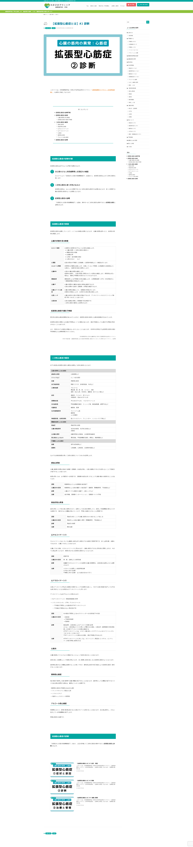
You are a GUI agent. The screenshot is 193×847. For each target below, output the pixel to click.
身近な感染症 (132, 91)
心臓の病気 (48, 28)
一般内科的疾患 (132, 88)
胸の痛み (130, 62)
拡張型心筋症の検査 (62, 115)
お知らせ (130, 32)
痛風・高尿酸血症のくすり (135, 134)
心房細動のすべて (133, 44)
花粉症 (130, 96)
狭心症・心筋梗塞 (133, 108)
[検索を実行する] (147, 22)
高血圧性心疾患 (62, 126)
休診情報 (131, 35)
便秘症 (130, 94)
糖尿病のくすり (132, 128)
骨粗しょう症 (132, 102)
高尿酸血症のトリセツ (134, 76)
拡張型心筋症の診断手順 (63, 112)
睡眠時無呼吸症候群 (133, 55)
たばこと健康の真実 (133, 82)
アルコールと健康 (133, 79)
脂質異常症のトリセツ (134, 71)
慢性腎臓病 (131, 99)
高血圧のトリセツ (133, 68)
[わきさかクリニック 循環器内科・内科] (57, 6)
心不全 (130, 111)
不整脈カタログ (132, 41)
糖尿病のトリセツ (133, 73)
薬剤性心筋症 (61, 135)
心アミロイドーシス (63, 130)
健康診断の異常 (132, 59)
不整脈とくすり (132, 47)
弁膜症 (130, 116)
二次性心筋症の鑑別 (62, 122)
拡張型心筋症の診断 (62, 140)
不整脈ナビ (131, 38)
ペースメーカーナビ (133, 50)
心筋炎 (59, 133)
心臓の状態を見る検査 (64, 117)
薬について (131, 120)
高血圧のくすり (132, 122)
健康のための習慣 (132, 140)
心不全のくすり (132, 131)
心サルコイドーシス (63, 128)
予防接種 (130, 137)
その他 (130, 146)
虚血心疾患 (61, 124)
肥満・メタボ (132, 85)
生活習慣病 (131, 65)
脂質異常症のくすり (133, 125)
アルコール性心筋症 (63, 137)
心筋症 (53, 28)
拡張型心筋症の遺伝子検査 (65, 119)
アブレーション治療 (133, 52)
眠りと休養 (131, 143)
